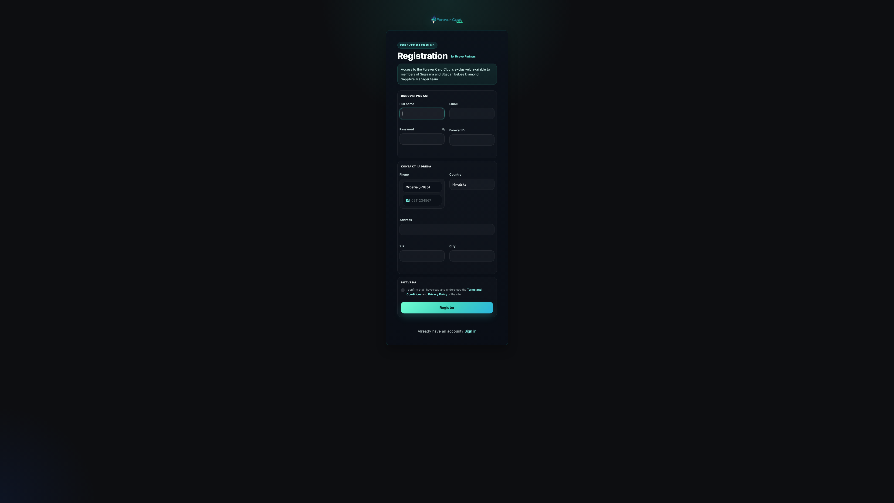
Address (406, 220)
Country (455, 174)
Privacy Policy (437, 294)
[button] (443, 129)
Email (453, 104)
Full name (407, 104)
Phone (404, 174)
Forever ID (457, 130)
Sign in (470, 331)
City (452, 246)
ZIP (402, 246)
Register (447, 307)
